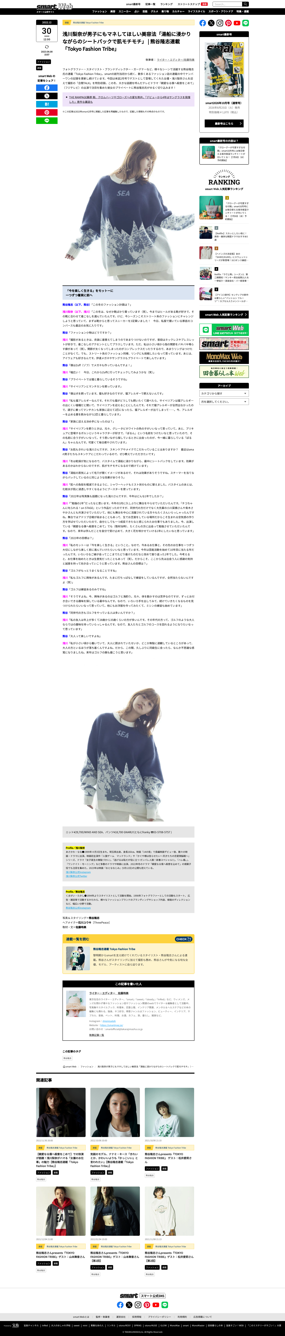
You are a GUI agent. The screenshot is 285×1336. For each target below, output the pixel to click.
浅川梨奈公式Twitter (76, 876)
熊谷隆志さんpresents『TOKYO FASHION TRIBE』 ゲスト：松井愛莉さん (168, 1158)
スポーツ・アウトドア (220, 11)
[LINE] (47, 120)
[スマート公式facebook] (202, 24)
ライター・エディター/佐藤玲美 (175, 60)
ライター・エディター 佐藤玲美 (108, 993)
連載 (39, 67)
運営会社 (121, 1316)
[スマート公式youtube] (237, 24)
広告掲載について (202, 1316)
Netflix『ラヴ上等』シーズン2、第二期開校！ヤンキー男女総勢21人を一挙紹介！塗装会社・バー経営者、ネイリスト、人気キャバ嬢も (231, 277)
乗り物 (165, 11)
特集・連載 (243, 11)
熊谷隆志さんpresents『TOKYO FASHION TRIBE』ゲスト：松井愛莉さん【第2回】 (169, 1257)
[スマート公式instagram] (220, 24)
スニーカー (125, 11)
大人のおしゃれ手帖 (60, 1325)
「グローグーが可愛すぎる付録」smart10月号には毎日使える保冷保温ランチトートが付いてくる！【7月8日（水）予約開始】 (237, 211)
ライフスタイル (196, 11)
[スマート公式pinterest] (228, 24)
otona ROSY (125, 1325)
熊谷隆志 (67, 1058)
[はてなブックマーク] (47, 104)
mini (85, 1325)
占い (136, 11)
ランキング (166, 4)
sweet (76, 1325)
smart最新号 (133, 4)
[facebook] (47, 87)
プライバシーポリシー (159, 1316)
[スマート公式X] (211, 24)
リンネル (111, 1325)
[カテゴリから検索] (224, 393)
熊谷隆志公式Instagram (78, 907)
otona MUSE (151, 1325)
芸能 (144, 11)
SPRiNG (138, 1325)
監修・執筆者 (103, 1316)
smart (186, 1325)
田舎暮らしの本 (215, 1325)
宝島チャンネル (31, 1325)
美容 (112, 11)
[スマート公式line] (245, 24)
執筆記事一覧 (96, 1035)
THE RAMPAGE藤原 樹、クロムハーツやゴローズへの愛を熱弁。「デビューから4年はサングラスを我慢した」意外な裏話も (129, 99)
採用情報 (136, 1316)
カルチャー (178, 11)
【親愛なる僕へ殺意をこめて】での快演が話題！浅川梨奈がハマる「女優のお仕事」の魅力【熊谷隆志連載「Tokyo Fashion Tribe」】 (60, 1160)
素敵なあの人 (97, 1325)
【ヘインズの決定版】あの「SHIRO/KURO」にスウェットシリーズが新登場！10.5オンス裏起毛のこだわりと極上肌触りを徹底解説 (231, 257)
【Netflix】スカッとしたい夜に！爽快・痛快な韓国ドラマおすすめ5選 (231, 236)
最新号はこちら (224, 123)
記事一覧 (150, 4)
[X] (47, 96)
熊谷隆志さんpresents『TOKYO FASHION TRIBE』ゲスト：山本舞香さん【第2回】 (114, 1257)
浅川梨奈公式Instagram (78, 872)
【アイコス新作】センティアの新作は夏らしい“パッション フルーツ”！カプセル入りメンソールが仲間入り (231, 298)
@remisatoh (109, 1021)
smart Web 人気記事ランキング (224, 315)
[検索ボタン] (245, 4)
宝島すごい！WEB (235, 1325)
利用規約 (182, 1316)
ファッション (99, 11)
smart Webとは (81, 1316)
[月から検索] (224, 401)
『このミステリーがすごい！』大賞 (264, 1325)
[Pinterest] (47, 112)
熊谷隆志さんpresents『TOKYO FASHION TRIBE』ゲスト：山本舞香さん (60, 1255)
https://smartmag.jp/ (111, 1025)
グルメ (154, 11)
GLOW (163, 1325)
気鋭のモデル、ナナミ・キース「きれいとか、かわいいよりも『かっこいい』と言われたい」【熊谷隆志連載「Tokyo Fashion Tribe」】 (114, 1160)
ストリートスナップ (189, 4)
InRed (45, 1325)
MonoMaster (198, 1325)
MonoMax (175, 1325)
